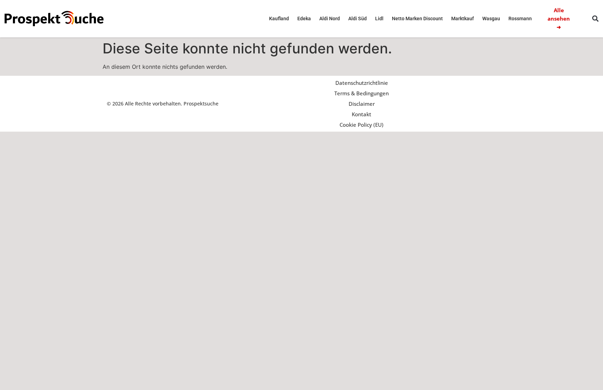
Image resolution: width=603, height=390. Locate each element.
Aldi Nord (329, 18)
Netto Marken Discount (417, 18)
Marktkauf (462, 18)
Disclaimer (362, 103)
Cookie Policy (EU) (362, 124)
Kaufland (279, 18)
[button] (595, 18)
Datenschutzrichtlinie (361, 82)
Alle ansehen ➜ (559, 18)
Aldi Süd (357, 18)
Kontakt (361, 114)
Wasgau (491, 18)
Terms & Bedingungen (361, 93)
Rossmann (520, 18)
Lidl (379, 18)
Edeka (304, 18)
